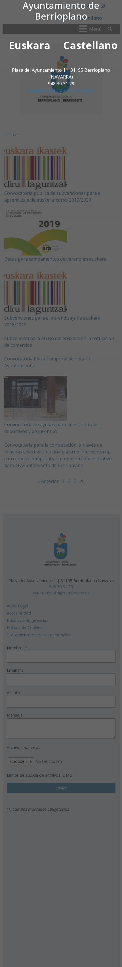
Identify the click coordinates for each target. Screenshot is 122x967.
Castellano (90, 45)
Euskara (29, 45)
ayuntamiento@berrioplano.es (61, 90)
